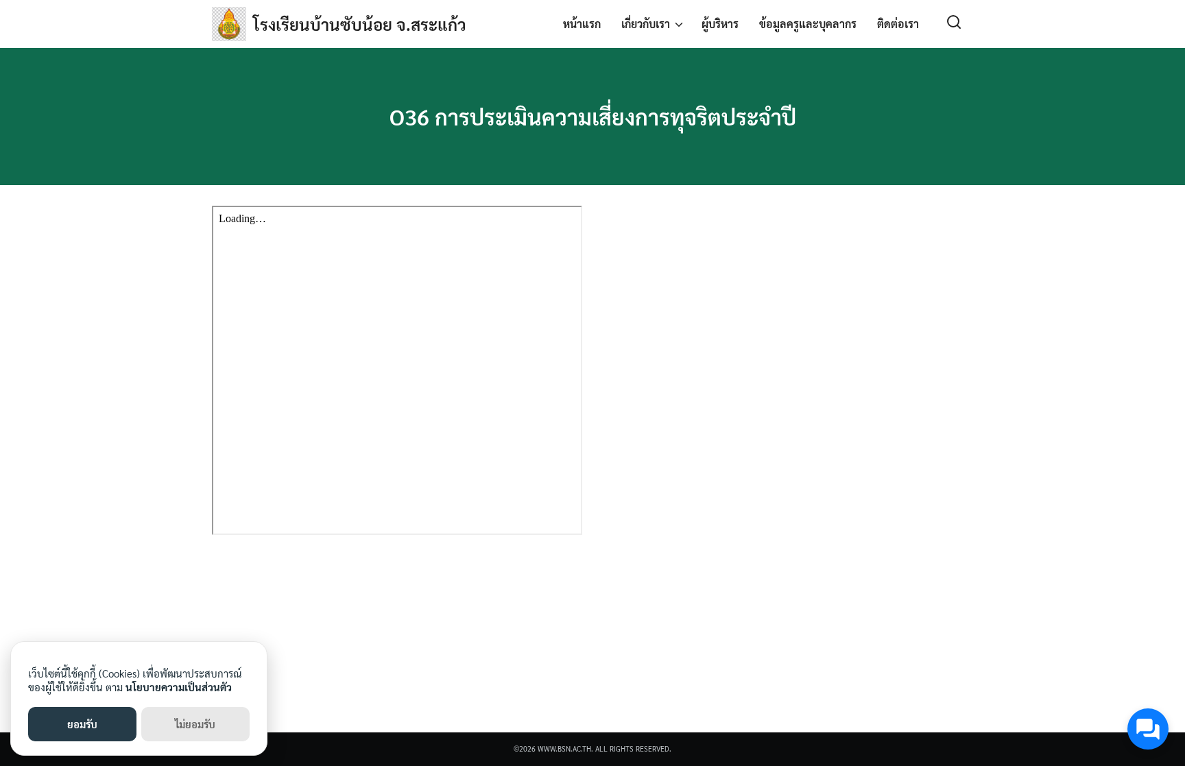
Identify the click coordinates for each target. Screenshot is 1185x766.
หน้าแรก (582, 23)
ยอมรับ (82, 723)
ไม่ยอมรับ (195, 723)
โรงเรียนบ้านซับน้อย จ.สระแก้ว (359, 24)
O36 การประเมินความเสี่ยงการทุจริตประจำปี (593, 116)
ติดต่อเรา (898, 23)
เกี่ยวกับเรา (645, 23)
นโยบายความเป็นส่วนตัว (178, 686)
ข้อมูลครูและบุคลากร (808, 23)
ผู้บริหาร (720, 23)
